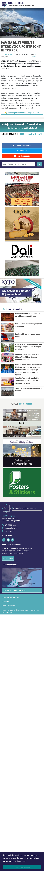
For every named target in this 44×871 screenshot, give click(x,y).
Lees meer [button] (21, 861)
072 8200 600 (10, 525)
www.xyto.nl (9, 531)
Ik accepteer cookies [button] (22, 867)
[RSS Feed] (13, 540)
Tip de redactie (23, 156)
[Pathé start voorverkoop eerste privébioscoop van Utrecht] (7, 317)
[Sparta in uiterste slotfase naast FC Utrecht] (7, 391)
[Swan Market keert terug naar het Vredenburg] (7, 327)
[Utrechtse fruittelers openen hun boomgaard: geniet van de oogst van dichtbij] (7, 347)
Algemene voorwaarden (10, 597)
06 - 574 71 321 (31, 134)
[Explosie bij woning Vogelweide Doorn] (7, 337)
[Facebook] (4, 540)
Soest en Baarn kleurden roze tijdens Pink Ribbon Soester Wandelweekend (27, 357)
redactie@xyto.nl (11, 528)
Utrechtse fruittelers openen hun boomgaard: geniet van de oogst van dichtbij (28, 346)
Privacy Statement (8, 605)
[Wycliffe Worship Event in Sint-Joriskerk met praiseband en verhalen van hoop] (7, 381)
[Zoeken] (39, 164)
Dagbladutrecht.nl (15, 3)
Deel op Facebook (24, 145)
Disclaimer (5, 601)
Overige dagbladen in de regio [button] (14, 590)
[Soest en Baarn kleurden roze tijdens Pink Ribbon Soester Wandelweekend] (7, 358)
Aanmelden (8, 558)
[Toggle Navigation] (40, 4)
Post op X (23, 150)
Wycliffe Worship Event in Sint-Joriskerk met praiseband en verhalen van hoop (27, 380)
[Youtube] (8, 540)
